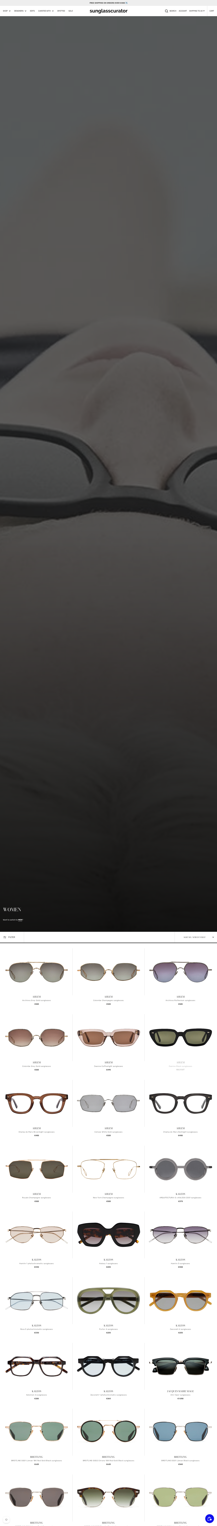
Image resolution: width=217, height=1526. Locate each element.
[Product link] (36, 978)
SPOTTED (61, 11)
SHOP (5, 11)
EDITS (32, 11)
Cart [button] (211, 11)
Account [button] (183, 11)
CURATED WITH (44, 11)
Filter (11, 937)
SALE (70, 11)
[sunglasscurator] (108, 11)
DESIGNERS (18, 11)
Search (172, 11)
